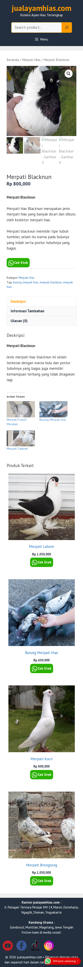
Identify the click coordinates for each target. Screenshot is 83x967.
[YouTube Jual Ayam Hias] (7, 946)
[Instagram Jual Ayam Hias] (48, 946)
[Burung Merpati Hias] (53, 409)
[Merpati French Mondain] (21, 409)
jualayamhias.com (41, 8)
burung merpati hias (25, 282)
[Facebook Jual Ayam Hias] (21, 946)
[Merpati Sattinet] (21, 438)
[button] (69, 74)
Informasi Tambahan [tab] (27, 311)
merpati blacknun (51, 282)
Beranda (13, 59)
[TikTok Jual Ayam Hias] (35, 946)
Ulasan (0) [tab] (19, 320)
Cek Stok (21, 262)
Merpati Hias (31, 59)
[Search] (67, 27)
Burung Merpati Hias (52, 420)
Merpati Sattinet (17, 449)
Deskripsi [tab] (18, 301)
